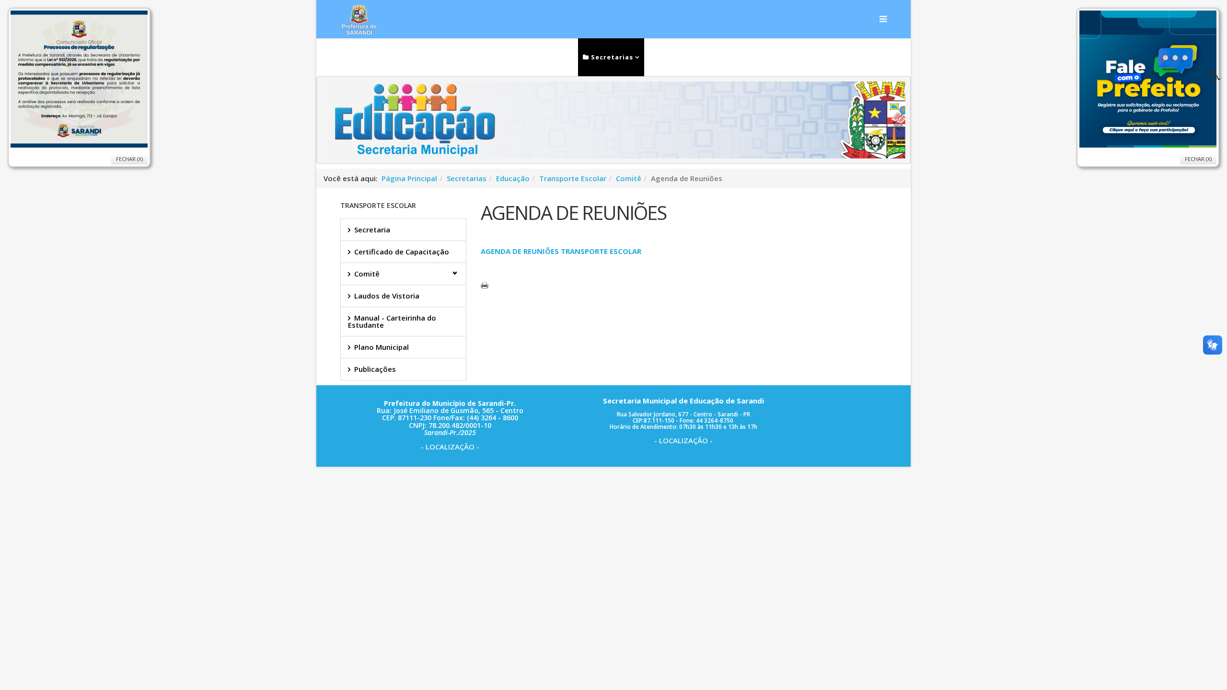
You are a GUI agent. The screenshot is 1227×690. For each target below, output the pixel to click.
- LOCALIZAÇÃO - (450, 446)
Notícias (502, 57)
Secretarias (611, 57)
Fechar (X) (129, 158)
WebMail (777, 57)
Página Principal (409, 178)
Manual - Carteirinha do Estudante (392, 321)
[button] (1218, 78)
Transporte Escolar (572, 178)
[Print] (484, 285)
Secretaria (372, 229)
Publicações (375, 369)
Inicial (457, 57)
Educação (513, 178)
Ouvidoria (725, 57)
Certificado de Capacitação (401, 251)
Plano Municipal (381, 347)
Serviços (550, 57)
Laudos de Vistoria (386, 295)
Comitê (628, 178)
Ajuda (852, 57)
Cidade (669, 57)
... (814, 57)
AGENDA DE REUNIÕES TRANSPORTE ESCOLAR (561, 251)
